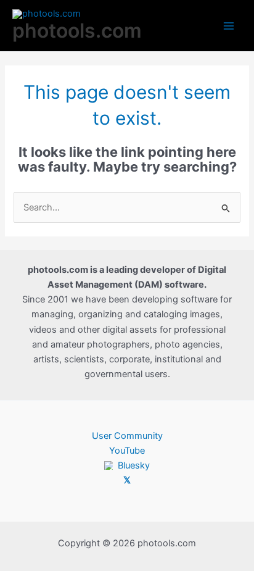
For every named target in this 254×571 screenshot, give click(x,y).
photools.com (77, 31)
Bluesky (134, 465)
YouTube (127, 450)
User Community (127, 435)
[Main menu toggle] (229, 26)
